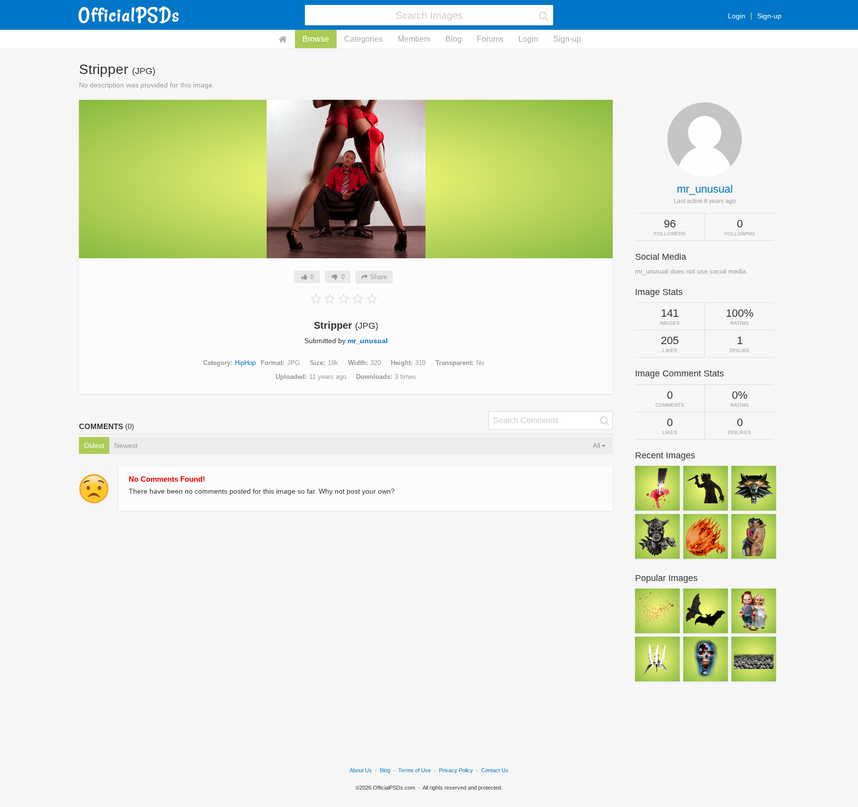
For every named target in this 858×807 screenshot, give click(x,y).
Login (736, 16)
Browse (315, 39)
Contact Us (494, 770)
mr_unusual (368, 341)
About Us (361, 770)
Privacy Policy (456, 770)
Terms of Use (414, 770)
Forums (490, 39)
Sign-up (769, 16)
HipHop (245, 363)
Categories (363, 39)
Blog (453, 39)
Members (414, 39)
